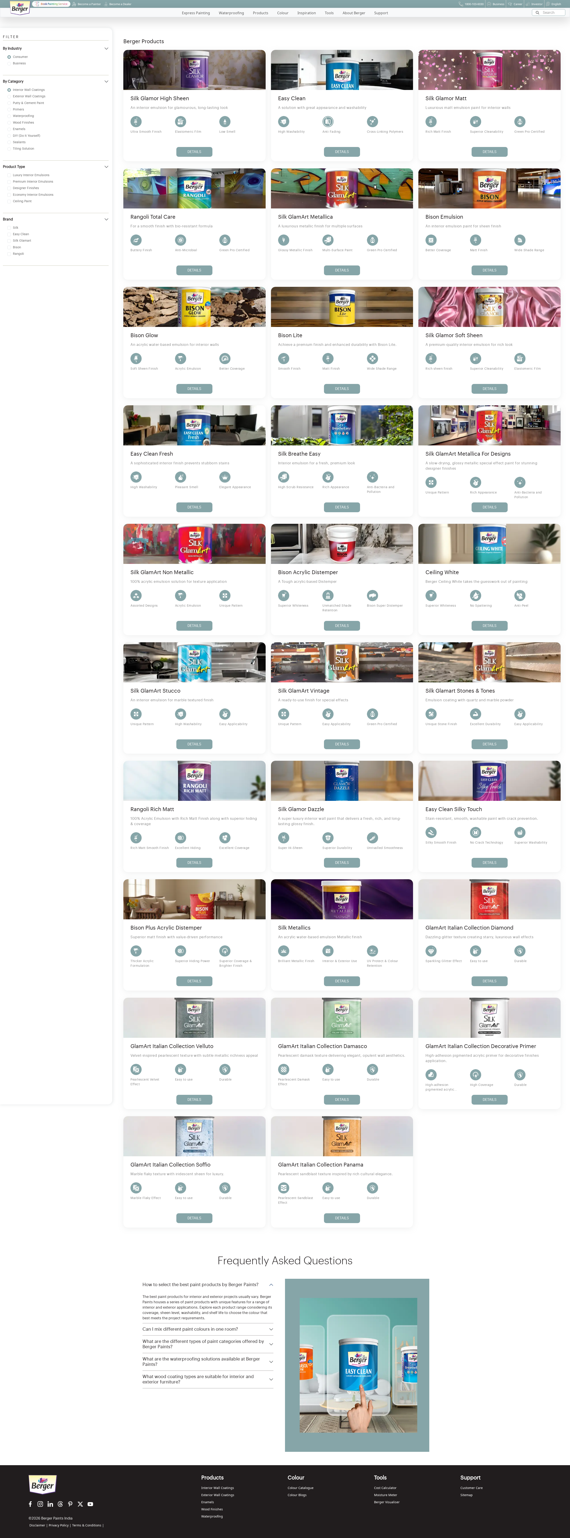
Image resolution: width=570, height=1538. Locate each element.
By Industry (12, 48)
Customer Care (471, 1488)
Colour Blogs (297, 1495)
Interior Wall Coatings (217, 1488)
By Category (13, 81)
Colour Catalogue (301, 1488)
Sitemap (466, 1495)
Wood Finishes (212, 1509)
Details (194, 152)
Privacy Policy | (60, 1525)
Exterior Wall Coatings (217, 1495)
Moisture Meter (385, 1495)
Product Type (14, 167)
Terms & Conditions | (88, 1525)
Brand (8, 219)
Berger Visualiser (387, 1502)
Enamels (207, 1502)
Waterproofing (212, 1516)
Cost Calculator (385, 1488)
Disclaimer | (38, 1525)
